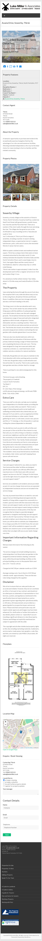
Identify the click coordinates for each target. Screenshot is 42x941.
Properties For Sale (7, 865)
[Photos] (4, 66)
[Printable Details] (14, 66)
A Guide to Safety (7, 889)
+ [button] (5, 721)
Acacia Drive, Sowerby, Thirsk (15, 99)
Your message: (8, 789)
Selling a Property (7, 875)
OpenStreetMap (29, 747)
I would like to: (8, 778)
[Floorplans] (10, 66)
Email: (5, 815)
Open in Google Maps (10, 749)
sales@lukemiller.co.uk (12, 848)
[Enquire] (20, 66)
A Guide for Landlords (8, 886)
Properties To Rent (8, 868)
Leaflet (21, 747)
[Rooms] (7, 66)
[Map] (17, 66)
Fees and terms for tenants (10, 896)
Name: (5, 805)
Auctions (4, 872)
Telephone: (6, 824)
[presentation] (5, 179)
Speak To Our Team (8, 878)
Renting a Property (7, 899)
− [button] (5, 724)
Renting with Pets (7, 902)
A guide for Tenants (8, 893)
